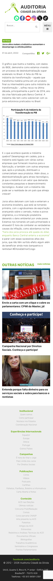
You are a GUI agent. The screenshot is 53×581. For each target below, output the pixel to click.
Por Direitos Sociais (26, 464)
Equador (26, 435)
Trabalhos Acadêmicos (26, 543)
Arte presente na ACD (26, 519)
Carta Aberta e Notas (26, 492)
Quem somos (26, 414)
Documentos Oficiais (26, 536)
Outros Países (26, 448)
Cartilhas (26, 485)
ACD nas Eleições (26, 502)
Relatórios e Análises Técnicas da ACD (26, 532)
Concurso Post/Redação (26, 509)
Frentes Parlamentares (26, 549)
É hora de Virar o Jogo (26, 457)
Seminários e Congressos (26, 546)
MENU (47, 25)
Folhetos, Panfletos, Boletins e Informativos (26, 488)
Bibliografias (26, 539)
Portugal (26, 445)
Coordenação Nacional (26, 424)
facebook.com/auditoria (26, 559)
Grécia (26, 442)
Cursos (26, 512)
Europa (26, 438)
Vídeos (26, 478)
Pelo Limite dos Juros (26, 461)
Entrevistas (26, 529)
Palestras (26, 522)
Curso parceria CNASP (26, 515)
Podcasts (26, 481)
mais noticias (43, 264)
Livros (26, 475)
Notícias (6, 41)
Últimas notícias (26, 505)
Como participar (26, 418)
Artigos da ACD (26, 526)
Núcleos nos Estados (26, 421)
